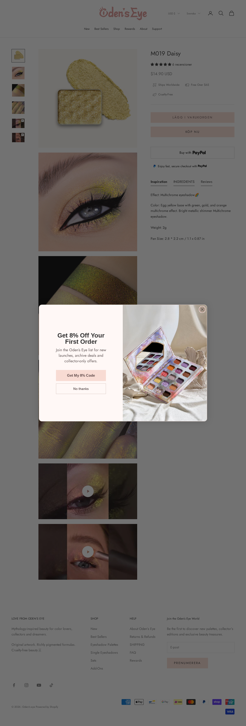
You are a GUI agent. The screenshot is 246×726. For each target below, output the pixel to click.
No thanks (81, 389)
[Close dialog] (202, 309)
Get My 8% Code (81, 375)
